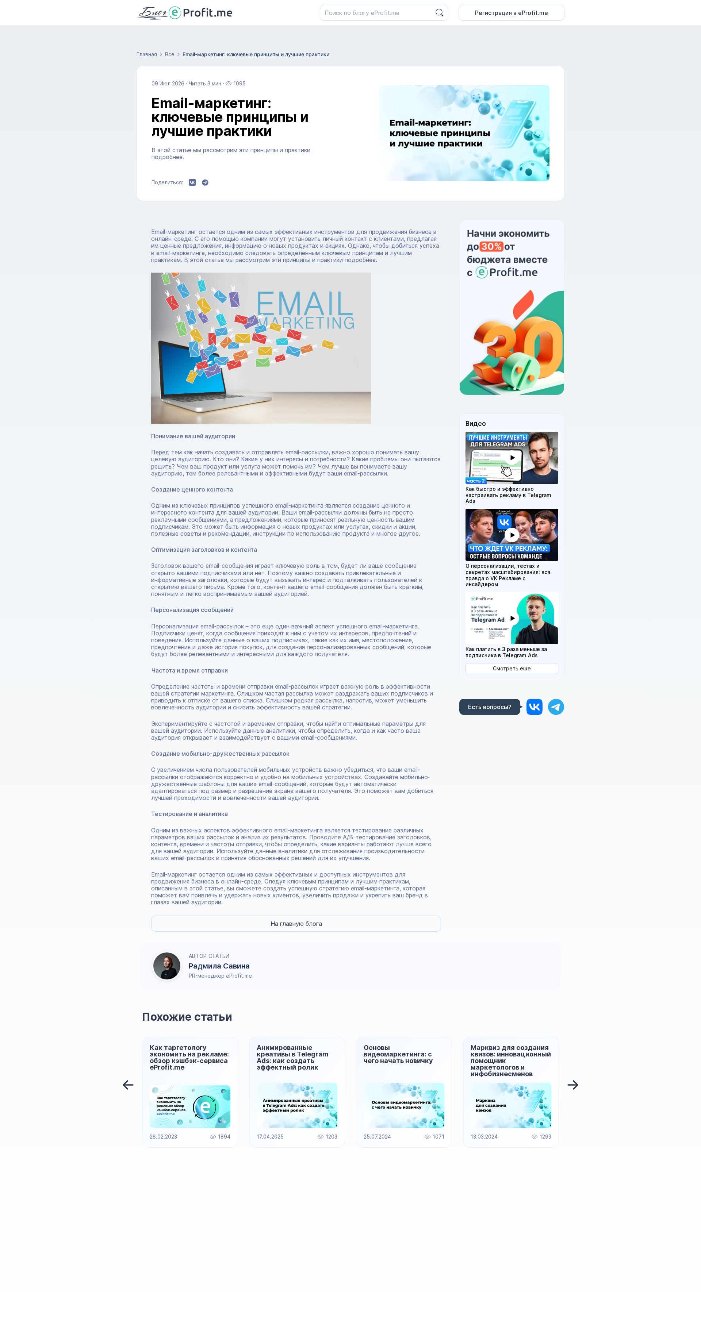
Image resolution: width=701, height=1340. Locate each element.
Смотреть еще (512, 668)
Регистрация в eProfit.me (511, 12)
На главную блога (296, 923)
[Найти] (439, 12)
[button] (512, 458)
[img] (534, 706)
